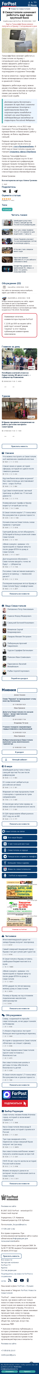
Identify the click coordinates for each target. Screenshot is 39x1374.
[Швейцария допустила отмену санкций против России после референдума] (7, 221)
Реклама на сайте (8, 1206)
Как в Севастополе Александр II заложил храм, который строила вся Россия (19, 1129)
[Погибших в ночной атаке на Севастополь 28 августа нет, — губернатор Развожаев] (19, 349)
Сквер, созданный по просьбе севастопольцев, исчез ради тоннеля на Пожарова (19, 1021)
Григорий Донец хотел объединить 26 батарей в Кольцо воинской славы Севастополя (19, 534)
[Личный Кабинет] (29, 2)
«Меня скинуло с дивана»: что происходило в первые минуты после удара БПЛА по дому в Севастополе (17, 548)
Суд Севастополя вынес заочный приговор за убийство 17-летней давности (17, 493)
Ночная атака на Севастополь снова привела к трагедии (18, 523)
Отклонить (10, 1371)
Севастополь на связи (15, 831)
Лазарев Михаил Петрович (19, 636)
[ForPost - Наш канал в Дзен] (31, 1281)
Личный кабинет (19, 759)
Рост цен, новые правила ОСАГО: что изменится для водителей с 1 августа (24, 232)
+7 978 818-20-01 (8, 1350)
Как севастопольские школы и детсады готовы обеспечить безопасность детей (16, 1065)
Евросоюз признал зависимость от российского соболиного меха (25, 260)
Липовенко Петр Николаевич (20, 609)
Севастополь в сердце (18, 850)
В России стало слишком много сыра (23, 250)
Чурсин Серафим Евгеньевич (20, 650)
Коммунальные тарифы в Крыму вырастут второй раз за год (17, 504)
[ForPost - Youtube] (22, 1281)
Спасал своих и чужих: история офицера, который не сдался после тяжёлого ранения (18, 468)
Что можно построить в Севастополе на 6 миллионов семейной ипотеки (19, 457)
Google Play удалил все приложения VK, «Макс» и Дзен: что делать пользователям (24, 269)
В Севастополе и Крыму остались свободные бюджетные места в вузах (17, 961)
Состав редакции (8, 1270)
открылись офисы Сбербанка (23, 151)
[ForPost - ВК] (15, 1281)
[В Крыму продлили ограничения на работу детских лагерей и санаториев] (19, 399)
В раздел (19, 752)
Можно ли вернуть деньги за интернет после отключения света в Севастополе (19, 1173)
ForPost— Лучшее (25, 1286)
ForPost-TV (5, 1265)
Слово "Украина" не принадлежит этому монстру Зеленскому (19, 700)
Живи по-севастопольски (19, 869)
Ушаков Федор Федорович (19, 616)
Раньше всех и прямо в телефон (22, 856)
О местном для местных (18, 844)
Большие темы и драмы (18, 863)
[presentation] (5, 386)
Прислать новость (19, 446)
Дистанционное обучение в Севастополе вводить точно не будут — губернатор (17, 561)
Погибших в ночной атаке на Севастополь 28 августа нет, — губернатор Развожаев (16, 375)
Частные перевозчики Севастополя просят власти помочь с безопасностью (18, 1053)
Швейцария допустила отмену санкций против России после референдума (24, 223)
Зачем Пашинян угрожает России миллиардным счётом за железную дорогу (25, 241)
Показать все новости (19, 594)
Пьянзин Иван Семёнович (19, 657)
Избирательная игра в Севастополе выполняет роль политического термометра (18, 742)
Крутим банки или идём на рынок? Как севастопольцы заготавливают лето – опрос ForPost (18, 481)
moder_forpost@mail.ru (17, 1224)
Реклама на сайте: (9, 1343)
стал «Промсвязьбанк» (23, 146)
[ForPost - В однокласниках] (27, 1281)
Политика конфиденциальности (11, 1368)
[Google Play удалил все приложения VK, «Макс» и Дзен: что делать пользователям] (7, 267)
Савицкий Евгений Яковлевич (20, 623)
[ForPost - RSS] (10, 1281)
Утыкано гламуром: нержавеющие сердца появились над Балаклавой (17, 728)
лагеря (31, 417)
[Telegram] (15, 191)
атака (32, 368)
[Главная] (9, 3)
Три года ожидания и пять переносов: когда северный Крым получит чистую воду (18, 1142)
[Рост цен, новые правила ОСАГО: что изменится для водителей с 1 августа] (7, 230)
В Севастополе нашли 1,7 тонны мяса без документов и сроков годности (19, 513)
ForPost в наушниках (18, 875)
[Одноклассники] (10, 191)
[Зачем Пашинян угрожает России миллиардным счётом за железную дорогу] (7, 239)
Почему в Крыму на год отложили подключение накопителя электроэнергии (18, 998)
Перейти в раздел (19, 678)
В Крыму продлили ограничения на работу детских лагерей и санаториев (18, 424)
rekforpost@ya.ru (8, 1355)
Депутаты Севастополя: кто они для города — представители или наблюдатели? (18, 714)
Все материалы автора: (19, 180)
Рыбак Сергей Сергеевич (18, 671)
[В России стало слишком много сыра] (7, 249)
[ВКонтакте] (4, 191)
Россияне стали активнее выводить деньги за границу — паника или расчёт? (19, 574)
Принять (27, 1371)
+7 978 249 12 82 (8, 1229)
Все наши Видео (15, 837)
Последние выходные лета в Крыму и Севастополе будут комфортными (19, 584)
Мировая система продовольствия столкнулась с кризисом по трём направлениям (18, 794)
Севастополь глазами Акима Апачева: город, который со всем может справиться (19, 1117)
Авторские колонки (10, 1262)
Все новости (6, 1260)
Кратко (4, 1267)
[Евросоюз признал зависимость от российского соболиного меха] (7, 258)
